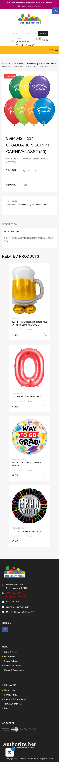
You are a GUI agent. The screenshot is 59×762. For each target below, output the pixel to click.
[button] (51, 50)
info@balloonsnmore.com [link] (17, 607)
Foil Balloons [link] (18, 528)
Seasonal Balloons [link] (16, 64)
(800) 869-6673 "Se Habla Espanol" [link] (22, 43)
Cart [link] (6, 708)
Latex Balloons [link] (10, 652)
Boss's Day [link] (16, 318)
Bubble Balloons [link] (19, 459)
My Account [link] (9, 690)
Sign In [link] (30, 6)
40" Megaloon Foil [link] (19, 393)
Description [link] (9, 224)
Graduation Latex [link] (47, 64)
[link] (55, 10)
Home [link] (4, 64)
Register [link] (37, 6)
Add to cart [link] (45, 335)
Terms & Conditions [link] (13, 704)
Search (43, 33)
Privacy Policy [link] (10, 695)
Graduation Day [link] (32, 64)
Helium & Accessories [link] (14, 670)
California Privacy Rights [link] (15, 699)
